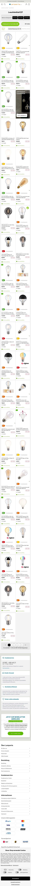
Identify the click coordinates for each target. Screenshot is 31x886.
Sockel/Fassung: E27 (14, 28)
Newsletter (3, 780)
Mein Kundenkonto (5, 771)
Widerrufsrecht (4, 803)
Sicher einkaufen (5, 751)
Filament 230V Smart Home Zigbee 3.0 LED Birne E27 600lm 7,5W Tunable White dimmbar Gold (22, 371)
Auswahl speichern (15, 882)
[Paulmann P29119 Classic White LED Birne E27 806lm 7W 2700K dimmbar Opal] (8, 155)
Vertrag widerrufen (5, 806)
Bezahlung (3, 763)
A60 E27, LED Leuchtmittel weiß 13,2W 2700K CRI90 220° (22, 488)
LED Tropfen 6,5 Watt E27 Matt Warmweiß (22, 459)
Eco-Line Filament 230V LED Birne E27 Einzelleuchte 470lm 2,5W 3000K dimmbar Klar (8, 517)
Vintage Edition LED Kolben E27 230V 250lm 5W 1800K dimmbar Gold (8, 139)
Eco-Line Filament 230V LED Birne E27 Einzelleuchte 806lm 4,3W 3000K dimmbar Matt (8, 197)
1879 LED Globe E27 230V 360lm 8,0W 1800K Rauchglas (8, 604)
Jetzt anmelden (15, 733)
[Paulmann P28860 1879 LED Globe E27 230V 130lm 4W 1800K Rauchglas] (8, 213)
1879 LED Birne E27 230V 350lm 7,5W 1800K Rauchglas (22, 254)
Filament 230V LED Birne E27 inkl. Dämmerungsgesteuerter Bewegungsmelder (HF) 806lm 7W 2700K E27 (22, 429)
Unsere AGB (4, 808)
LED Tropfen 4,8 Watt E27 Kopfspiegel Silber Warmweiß (7, 255)
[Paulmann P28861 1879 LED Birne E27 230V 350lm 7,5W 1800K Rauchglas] (23, 242)
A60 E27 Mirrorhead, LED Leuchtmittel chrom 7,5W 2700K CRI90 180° (22, 401)
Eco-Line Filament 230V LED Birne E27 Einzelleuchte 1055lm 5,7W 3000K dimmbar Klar (22, 81)
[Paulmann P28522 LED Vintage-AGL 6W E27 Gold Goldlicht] (23, 126)
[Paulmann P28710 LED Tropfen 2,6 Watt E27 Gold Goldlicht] (23, 591)
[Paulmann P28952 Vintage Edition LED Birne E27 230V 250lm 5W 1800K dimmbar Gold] (23, 155)
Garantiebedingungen (6, 801)
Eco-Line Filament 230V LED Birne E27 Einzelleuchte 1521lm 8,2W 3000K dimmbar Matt (8, 110)
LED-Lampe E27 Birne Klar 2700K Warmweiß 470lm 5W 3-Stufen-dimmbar (22, 284)
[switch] (5, 870)
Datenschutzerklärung (6, 865)
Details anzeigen (15, 884)
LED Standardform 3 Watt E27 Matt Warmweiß (8, 342)
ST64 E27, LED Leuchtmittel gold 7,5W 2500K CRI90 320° (22, 197)
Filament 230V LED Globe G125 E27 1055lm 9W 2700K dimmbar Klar (8, 52)
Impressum (3, 814)
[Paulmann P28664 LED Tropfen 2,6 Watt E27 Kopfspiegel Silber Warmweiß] (8, 562)
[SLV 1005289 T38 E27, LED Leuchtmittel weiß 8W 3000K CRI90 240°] (23, 39)
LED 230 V (21, 17)
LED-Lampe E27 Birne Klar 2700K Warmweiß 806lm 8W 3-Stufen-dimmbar (8, 401)
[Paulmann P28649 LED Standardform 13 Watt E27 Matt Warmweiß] (8, 445)
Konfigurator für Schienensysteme (9, 786)
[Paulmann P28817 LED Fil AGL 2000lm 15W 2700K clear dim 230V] (23, 533)
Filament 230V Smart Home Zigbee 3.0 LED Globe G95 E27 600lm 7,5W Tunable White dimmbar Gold (8, 546)
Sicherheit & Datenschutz (7, 811)
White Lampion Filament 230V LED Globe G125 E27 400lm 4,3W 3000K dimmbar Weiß (22, 517)
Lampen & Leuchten (4, 7)
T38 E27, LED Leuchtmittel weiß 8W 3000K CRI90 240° (22, 52)
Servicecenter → (6, 668)
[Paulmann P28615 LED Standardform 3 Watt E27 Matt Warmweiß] (8, 329)
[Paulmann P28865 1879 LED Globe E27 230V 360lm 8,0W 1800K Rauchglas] (8, 591)
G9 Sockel (15, 17)
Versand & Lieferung (6, 766)
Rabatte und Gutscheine (6, 783)
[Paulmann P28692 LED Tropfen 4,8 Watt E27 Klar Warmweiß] (8, 620)
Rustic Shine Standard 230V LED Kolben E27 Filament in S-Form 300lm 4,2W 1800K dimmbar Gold (8, 487)
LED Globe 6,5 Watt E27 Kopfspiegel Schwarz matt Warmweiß (21, 313)
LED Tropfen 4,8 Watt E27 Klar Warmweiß (8, 633)
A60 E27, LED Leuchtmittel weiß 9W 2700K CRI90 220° (8, 430)
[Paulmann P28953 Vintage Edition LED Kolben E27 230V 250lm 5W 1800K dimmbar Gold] (8, 126)
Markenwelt (4, 753)
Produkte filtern (9, 24)
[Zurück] (5, 645)
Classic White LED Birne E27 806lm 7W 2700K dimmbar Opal (8, 168)
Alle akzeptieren (15, 878)
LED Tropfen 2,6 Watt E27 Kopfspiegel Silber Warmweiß (7, 575)
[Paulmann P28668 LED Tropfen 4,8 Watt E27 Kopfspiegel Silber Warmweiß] (8, 242)
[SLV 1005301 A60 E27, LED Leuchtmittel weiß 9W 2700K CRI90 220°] (8, 416)
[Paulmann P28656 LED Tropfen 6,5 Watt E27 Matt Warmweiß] (23, 445)
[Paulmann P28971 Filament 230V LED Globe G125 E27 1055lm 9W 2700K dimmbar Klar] (8, 39)
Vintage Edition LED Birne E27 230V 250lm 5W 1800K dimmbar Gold (22, 167)
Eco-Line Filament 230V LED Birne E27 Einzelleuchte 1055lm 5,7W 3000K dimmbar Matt (8, 81)
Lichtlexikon (4, 791)
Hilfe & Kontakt (4, 756)
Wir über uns (4, 748)
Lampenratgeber (5, 788)
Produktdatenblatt (9, 48)
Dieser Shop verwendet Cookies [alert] (15, 850)
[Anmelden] (26, 4)
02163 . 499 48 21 (9, 662)
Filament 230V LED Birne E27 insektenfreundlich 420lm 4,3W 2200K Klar (22, 226)
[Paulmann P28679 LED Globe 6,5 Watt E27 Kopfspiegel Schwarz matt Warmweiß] (8, 358)
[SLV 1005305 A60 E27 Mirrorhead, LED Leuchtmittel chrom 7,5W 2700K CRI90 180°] (23, 387)
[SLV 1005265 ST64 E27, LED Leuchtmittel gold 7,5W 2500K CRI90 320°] (23, 184)
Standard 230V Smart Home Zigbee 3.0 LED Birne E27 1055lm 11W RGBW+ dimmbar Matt (22, 575)
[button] (8, 39)
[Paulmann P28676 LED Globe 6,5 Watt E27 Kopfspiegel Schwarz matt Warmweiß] (23, 300)
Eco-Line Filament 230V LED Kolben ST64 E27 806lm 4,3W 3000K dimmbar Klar (7, 284)
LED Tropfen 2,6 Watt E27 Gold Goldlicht (22, 604)
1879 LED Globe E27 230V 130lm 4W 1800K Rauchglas (8, 225)
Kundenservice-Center (6, 778)
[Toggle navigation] (2, 4)
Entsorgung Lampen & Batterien (8, 798)
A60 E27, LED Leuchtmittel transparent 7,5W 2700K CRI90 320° (22, 342)
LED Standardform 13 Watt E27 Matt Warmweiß (8, 459)
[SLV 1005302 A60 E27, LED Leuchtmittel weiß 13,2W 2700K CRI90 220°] (23, 474)
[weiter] (25, 645)
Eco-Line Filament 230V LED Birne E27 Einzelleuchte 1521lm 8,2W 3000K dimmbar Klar (8, 313)
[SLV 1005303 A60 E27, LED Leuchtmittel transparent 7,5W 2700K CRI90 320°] (23, 329)
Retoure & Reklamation (6, 768)
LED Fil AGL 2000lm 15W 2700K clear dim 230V (22, 546)
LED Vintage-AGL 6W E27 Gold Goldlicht (22, 139)
